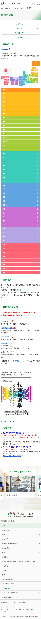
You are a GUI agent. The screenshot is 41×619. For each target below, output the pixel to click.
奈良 (4, 201)
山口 (4, 225)
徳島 (4, 229)
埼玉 (4, 129)
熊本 (4, 257)
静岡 (4, 173)
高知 (4, 241)
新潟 (4, 145)
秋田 (4, 106)
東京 (4, 137)
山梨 (4, 149)
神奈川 (5, 141)
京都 (4, 189)
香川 (4, 233)
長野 (4, 153)
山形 (4, 110)
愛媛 (4, 237)
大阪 (4, 193)
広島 (4, 221)
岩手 (4, 98)
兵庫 (4, 197)
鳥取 (4, 209)
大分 (4, 260)
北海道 (5, 90)
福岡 (4, 245)
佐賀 (4, 249)
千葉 (4, 133)
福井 (4, 165)
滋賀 (4, 185)
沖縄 (4, 272)
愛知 (4, 177)
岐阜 (4, 169)
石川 (4, 161)
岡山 (4, 217)
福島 (4, 114)
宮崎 (4, 264)
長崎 (4, 253)
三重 (4, 181)
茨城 (4, 118)
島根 (4, 213)
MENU (38, 4)
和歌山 (5, 205)
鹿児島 (5, 268)
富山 (4, 157)
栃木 (4, 122)
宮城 (4, 102)
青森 (4, 94)
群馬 (4, 125)
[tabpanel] (20, 487)
